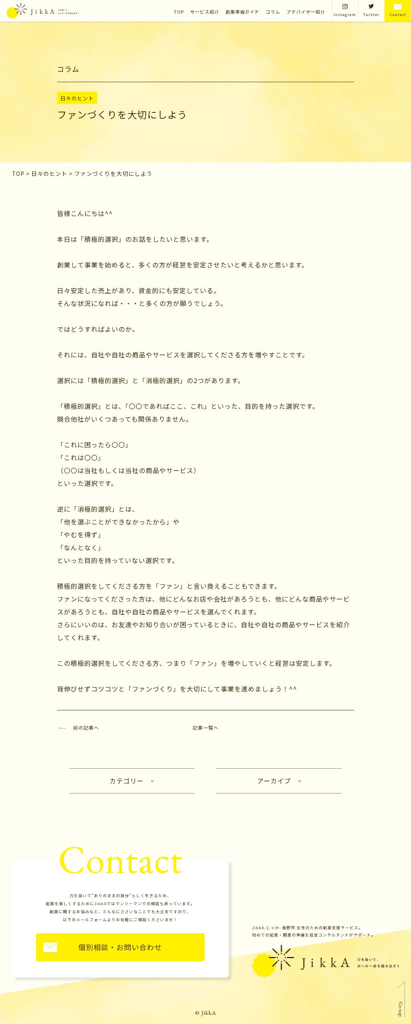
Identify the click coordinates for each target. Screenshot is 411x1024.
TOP (179, 11)
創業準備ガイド (242, 11)
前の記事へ (86, 727)
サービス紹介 (204, 11)
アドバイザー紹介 (306, 11)
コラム (273, 11)
